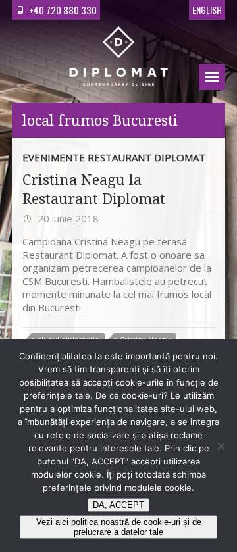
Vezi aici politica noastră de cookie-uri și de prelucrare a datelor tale (118, 527)
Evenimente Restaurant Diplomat (113, 157)
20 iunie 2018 (67, 218)
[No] (220, 446)
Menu (212, 77)
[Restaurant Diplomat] (118, 58)
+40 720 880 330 (63, 10)
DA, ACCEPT (118, 505)
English (207, 9)
